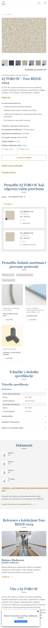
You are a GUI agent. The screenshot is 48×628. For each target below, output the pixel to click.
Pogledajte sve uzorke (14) (35, 70)
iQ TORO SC (8, 14)
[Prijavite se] (39, 3)
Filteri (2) (9, 204)
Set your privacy (21, 621)
